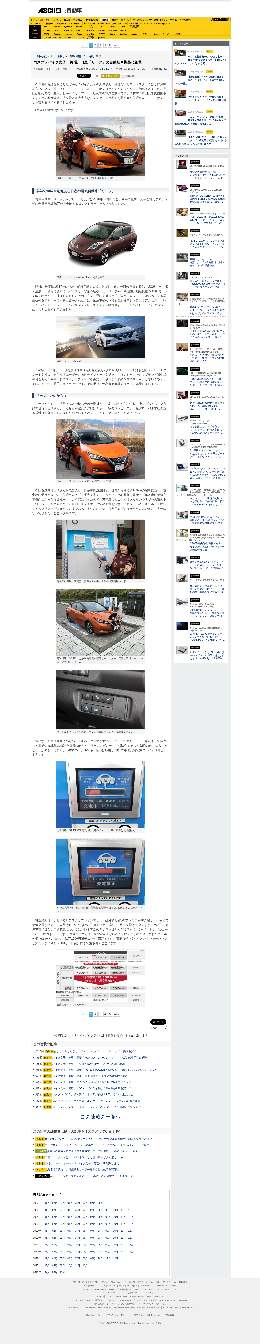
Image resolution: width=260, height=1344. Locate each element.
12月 (130, 1210)
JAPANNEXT (68, 37)
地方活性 (139, 23)
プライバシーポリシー (118, 1315)
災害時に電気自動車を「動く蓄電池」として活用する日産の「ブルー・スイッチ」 (96, 1151)
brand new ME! (145, 1293)
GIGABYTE (79, 30)
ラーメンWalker (73, 1307)
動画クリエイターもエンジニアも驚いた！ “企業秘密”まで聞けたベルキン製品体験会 (207, 262)
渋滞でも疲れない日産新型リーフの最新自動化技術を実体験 (83, 1169)
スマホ (148, 19)
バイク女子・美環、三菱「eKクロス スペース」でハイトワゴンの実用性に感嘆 (99, 1057)
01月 (47, 1203)
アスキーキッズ (37, 23)
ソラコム (90, 34)
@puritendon (139, 69)
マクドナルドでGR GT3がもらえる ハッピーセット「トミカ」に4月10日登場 (201, 100)
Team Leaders (125, 1300)
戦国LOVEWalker (186, 1307)
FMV (46, 27)
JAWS (46, 34)
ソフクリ (179, 34)
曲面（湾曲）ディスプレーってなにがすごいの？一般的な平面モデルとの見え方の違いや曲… (207, 612)
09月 (108, 1210)
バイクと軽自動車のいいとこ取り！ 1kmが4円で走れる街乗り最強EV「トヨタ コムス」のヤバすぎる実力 (201, 60)
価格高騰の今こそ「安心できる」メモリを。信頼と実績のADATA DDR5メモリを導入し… (207, 429)
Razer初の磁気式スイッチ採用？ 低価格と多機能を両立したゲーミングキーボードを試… (207, 381)
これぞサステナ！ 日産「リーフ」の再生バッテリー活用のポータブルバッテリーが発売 (97, 1144)
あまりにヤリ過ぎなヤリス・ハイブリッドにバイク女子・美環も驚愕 (95, 1051)
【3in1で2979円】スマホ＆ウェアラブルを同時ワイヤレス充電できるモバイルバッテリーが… (207, 243)
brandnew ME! (90, 37)
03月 (62, 1203)
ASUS (112, 27)
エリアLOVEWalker (88, 1307)
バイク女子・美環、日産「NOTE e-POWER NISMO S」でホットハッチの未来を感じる (104, 1069)
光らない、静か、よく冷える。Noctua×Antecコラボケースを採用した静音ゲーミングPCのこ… (207, 283)
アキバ (140, 19)
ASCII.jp (47, 12)
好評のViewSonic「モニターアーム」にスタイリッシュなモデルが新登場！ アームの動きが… (207, 565)
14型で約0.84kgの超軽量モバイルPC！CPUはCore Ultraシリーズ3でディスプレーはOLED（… (207, 405)
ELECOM (46, 30)
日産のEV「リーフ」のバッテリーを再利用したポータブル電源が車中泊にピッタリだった (98, 1138)
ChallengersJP (163, 23)
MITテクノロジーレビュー (157, 1304)
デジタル (77, 19)
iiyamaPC (68, 27)
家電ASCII (61, 23)
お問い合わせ (154, 1315)
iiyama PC (120, 1286)
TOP (74, 1282)
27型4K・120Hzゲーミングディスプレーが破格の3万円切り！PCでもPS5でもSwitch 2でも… (207, 636)
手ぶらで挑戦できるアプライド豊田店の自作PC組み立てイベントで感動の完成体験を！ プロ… (207, 519)
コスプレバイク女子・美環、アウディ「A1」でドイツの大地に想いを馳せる (98, 1106)
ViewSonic (112, 30)
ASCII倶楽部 (220, 19)
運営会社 (138, 1315)
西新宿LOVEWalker (121, 1307)
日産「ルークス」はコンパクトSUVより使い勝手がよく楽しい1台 (84, 1157)
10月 (115, 1210)
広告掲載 (169, 1315)
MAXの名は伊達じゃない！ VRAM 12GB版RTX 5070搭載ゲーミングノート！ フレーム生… (207, 174)
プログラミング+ (119, 23)
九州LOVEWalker (153, 1307)
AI (41, 19)
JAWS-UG (95, 1289)
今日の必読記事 (98, 1304)
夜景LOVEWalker (138, 1307)
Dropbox (101, 34)
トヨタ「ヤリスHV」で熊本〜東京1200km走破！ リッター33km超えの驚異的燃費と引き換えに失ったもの (200, 120)
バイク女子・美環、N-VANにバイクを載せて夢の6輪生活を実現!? (91, 1088)
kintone (68, 34)
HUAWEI (101, 30)
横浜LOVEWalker (105, 1307)
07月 (92, 1203)
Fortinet (134, 34)
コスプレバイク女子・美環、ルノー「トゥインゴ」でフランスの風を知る (96, 1100)
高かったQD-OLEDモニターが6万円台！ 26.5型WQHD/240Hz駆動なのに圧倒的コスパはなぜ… (208, 198)
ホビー (115, 19)
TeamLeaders (103, 23)
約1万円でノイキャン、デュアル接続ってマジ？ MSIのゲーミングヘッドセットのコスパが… (207, 453)
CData (112, 34)
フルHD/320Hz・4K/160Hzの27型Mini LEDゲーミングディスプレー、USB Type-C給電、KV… (207, 219)
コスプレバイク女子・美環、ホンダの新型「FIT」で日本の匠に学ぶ (93, 1094)
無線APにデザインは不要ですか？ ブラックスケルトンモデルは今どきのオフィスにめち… (207, 310)
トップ (34, 19)
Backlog (123, 34)
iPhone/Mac (92, 19)
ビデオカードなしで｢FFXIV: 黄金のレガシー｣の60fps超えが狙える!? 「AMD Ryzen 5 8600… (207, 655)
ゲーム (173, 19)
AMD (57, 30)
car (73, 11)
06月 (85, 1203)
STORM (173, 1286)
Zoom (156, 34)
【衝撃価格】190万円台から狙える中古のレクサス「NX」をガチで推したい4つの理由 (200, 80)
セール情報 (185, 19)
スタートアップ (160, 20)
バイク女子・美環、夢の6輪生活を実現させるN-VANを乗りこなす (91, 1082)
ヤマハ (145, 34)
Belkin (123, 30)
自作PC (125, 19)
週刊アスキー (89, 23)
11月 (123, 1210)
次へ (116, 45)
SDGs (131, 23)
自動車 (105, 19)
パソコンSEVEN (90, 26)
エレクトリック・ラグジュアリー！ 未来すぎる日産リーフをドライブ (91, 1175)
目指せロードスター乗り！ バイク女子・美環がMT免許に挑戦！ (83, 1163)
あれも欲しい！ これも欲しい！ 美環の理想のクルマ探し (66, 56)
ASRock (90, 30)
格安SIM (49, 23)
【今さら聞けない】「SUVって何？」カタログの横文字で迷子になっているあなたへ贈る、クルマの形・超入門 (201, 140)
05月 (77, 1203)
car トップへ (161, 1028)
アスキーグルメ (75, 23)
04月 (70, 1203)
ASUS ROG (68, 30)
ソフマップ (79, 37)
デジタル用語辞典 (126, 1304)
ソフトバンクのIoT (167, 33)
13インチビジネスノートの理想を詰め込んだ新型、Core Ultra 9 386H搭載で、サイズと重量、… (207, 474)
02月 (54, 1203)
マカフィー (46, 37)
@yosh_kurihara (102, 69)
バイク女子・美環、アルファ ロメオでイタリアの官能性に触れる (91, 1076)
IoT (47, 19)
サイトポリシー (94, 1315)
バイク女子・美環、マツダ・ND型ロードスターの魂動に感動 (88, 1063)
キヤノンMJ (57, 37)
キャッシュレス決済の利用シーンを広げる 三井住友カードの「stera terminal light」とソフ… (207, 501)
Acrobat (57, 34)
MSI (101, 27)
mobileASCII (140, 1304)
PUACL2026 (149, 23)
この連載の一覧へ (100, 1116)
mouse (57, 27)
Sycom (79, 27)
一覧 (96, 76)
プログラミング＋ (140, 1300)
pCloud (101, 37)
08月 (100, 1203)
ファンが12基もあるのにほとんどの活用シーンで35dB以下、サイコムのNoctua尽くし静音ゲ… (207, 334)
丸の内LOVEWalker (170, 1307)
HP (123, 27)
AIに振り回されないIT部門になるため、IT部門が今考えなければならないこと (207, 357)
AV (133, 19)
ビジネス (56, 19)
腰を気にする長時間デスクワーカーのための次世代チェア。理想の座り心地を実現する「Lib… (207, 588)
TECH (67, 19)
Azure (79, 34)
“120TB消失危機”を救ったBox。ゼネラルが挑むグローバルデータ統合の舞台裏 (207, 546)
